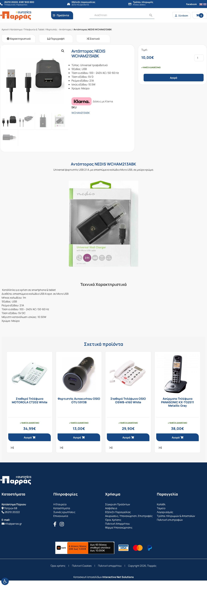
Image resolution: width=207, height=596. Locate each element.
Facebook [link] (191, 4)
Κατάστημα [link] (16, 29)
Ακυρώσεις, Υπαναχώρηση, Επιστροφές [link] (129, 516)
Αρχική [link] (5, 29)
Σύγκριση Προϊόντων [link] (117, 504)
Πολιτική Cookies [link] (82, 565)
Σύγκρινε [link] (12, 447)
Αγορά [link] (28, 437)
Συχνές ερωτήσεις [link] (64, 512)
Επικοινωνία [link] (60, 516)
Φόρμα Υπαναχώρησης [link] (118, 527)
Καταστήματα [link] (61, 508)
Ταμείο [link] (161, 508)
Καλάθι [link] (161, 504)
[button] (63, 51)
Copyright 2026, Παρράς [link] (142, 565)
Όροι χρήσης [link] (57, 565)
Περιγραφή (57, 38)
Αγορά (173, 77)
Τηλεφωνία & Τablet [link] (34, 29)
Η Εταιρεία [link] (59, 504)
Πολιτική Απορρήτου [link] (117, 523)
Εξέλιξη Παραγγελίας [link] (118, 512)
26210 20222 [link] (12, 512)
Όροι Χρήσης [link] (113, 520)
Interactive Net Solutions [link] (118, 577)
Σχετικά (94, 38)
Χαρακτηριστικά (20, 38)
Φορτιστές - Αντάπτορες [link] (59, 29)
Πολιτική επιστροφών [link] (170, 520)
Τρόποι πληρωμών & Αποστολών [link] (176, 516)
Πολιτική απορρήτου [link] (110, 565)
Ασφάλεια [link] (111, 508)
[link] (5, 581)
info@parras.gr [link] (13, 523)
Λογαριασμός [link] (165, 512)
